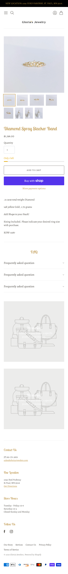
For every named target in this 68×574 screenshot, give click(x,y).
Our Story (8, 544)
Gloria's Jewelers (17, 554)
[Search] (12, 13)
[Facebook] (4, 532)
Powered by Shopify (33, 554)
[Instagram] (11, 532)
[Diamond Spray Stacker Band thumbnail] (9, 100)
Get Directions (10, 486)
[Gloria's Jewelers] (34, 22)
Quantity (8, 143)
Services (19, 544)
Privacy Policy (45, 544)
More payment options (34, 188)
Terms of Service (11, 549)
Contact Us (31, 544)
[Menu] (6, 13)
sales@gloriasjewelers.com (16, 460)
